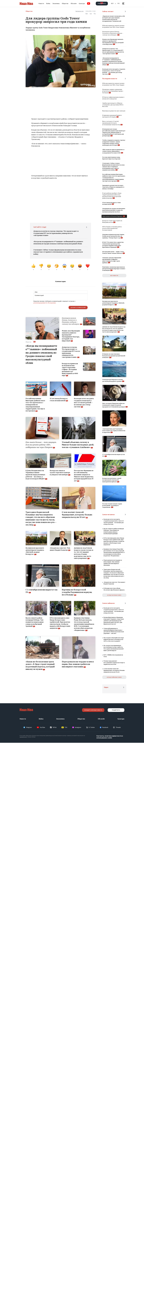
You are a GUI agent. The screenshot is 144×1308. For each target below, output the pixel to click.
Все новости (114, 275)
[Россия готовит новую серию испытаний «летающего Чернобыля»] (114, 496)
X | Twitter (92, 727)
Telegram (29, 727)
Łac (91, 13)
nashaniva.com (23, 737)
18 (36, 411)
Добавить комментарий (78, 307)
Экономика (56, 3)
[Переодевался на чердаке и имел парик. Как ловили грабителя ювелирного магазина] (79, 653)
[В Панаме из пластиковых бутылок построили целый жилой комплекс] (114, 346)
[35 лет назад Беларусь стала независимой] (60, 396)
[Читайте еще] (87, 227)
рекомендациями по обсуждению (44, 303)
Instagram (78, 727)
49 (75, 595)
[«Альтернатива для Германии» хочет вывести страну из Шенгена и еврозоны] (114, 421)
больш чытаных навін (114, 595)
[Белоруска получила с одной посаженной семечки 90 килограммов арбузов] (114, 471)
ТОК (66, 727)
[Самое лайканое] (125, 603)
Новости (41, 3)
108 (87, 517)
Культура (82, 3)
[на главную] (26, 3)
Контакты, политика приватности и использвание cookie (109, 737)
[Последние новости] (125, 79)
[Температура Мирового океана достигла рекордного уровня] (114, 371)
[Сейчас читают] (125, 11)
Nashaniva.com (80, 11)
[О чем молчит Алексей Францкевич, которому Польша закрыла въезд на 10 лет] (79, 506)
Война (48, 3)
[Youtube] (88, 3)
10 (78, 480)
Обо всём (73, 3)
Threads (118, 727)
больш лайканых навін (114, 677)
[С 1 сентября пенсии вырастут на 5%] (42, 580)
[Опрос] (124, 687)
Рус (95, 13)
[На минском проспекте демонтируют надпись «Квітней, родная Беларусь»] (36, 545)
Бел (112, 3)
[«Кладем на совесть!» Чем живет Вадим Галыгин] (60, 545)
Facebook (105, 727)
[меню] (123, 3)
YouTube (42, 727)
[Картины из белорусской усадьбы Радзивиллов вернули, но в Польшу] (79, 580)
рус (119, 3)
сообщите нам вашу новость (93, 710)
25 (34, 525)
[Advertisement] (60, 104)
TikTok (54, 727)
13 (69, 550)
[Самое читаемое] (125, 514)
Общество (65, 3)
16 (66, 400)
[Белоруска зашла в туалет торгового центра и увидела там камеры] (60, 468)
